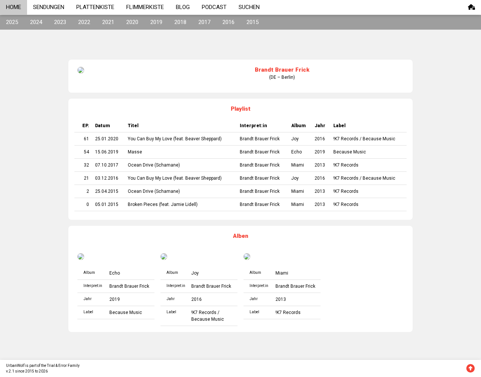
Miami (297, 165)
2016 (228, 22)
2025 (12, 22)
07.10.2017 (106, 165)
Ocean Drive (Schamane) (154, 165)
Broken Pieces (143, 204)
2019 (156, 22)
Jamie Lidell (183, 204)
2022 (84, 22)
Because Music (379, 138)
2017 (204, 22)
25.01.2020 (106, 138)
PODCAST (214, 7)
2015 (253, 22)
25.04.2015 (106, 191)
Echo (296, 152)
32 (86, 165)
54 (86, 152)
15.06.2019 (106, 152)
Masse (135, 152)
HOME (13, 7)
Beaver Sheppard (202, 138)
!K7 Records (345, 138)
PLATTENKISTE (95, 7)
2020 (132, 22)
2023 (60, 22)
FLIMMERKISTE (145, 7)
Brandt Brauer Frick (260, 138)
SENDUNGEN (48, 7)
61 (86, 138)
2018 (180, 22)
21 (86, 178)
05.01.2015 (106, 204)
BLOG (183, 7)
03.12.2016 (106, 178)
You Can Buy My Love (150, 138)
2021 (108, 22)
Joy (295, 138)
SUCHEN (249, 7)
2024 (36, 22)
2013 (320, 165)
